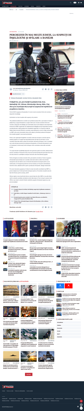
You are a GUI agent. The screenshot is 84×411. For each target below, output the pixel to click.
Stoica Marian (33, 318)
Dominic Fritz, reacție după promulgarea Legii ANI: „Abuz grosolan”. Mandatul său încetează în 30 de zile (41, 241)
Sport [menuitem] (44, 6)
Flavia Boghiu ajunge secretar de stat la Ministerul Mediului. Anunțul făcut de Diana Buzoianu (42, 256)
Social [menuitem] (32, 6)
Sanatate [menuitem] (38, 6)
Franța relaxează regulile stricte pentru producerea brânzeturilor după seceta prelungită (45, 367)
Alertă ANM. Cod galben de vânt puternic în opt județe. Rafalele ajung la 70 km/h (10, 345)
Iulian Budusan (51, 297)
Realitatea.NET (4, 398)
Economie (60, 127)
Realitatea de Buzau (25, 400)
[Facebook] (79, 2)
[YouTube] (81, 2)
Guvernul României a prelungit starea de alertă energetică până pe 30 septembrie (45, 301)
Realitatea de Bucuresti (34, 400)
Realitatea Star (20, 398)
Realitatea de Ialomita (23, 88)
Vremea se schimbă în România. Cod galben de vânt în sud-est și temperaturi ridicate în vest (28, 368)
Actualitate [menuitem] (13, 6)
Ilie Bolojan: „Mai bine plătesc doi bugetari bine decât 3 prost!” (66, 136)
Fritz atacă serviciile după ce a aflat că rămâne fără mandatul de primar (10, 323)
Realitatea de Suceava (69, 398)
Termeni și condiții (10, 390)
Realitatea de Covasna (55, 400)
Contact (3, 390)
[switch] (75, 2)
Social (56, 110)
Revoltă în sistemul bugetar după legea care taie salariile (65, 123)
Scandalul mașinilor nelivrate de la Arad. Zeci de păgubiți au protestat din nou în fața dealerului (17, 272)
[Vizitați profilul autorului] (11, 89)
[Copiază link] (43, 89)
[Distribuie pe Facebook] (46, 89)
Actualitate (21, 9)
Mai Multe (29, 374)
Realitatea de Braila (5, 400)
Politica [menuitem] (20, 6)
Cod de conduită (30, 390)
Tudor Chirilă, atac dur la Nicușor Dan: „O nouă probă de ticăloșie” (41, 262)
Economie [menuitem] (26, 6)
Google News (39, 211)
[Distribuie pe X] (51, 89)
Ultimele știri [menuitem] (5, 6)
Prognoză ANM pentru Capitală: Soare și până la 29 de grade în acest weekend (29, 344)
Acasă (12, 9)
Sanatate (60, 120)
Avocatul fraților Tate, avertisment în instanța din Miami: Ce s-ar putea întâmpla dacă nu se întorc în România (28, 302)
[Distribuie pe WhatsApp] (48, 89)
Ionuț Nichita (16, 297)
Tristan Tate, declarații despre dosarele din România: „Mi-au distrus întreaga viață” (31, 201)
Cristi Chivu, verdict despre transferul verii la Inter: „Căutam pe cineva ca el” (32, 194)
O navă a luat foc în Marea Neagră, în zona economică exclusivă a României (46, 344)
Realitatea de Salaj (28, 398)
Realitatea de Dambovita (37, 398)
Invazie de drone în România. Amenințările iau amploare (63, 107)
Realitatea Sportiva (12, 398)
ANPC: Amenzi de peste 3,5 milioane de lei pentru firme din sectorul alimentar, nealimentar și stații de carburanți (71, 250)
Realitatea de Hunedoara (15, 400)
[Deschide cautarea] (70, 2)
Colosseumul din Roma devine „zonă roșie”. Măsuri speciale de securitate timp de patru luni (11, 301)
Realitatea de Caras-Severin (49, 398)
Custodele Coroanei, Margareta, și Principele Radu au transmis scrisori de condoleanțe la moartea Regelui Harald (41, 268)
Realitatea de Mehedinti (44, 400)
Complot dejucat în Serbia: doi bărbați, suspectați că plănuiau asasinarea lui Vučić (32, 190)
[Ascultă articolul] (81, 401)
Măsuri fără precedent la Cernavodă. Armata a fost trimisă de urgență (64, 130)
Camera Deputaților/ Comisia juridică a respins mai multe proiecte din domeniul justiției (28, 323)
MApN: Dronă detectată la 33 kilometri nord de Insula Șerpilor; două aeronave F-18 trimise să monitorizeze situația (11, 368)
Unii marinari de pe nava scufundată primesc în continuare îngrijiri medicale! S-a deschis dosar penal (45, 323)
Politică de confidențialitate (20, 390)
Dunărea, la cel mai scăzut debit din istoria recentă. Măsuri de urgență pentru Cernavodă (66, 117)
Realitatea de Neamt (59, 398)
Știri (16, 9)
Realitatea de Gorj (77, 398)
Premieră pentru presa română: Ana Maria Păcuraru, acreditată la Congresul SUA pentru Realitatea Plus (30, 197)
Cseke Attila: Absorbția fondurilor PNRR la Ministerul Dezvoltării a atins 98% (70, 275)
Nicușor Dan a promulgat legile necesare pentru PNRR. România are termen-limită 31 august (42, 249)
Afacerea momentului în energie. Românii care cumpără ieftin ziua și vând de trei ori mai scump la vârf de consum (70, 267)
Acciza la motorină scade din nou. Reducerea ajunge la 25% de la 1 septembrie (68, 240)
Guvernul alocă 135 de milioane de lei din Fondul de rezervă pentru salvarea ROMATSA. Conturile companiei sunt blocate (70, 259)
